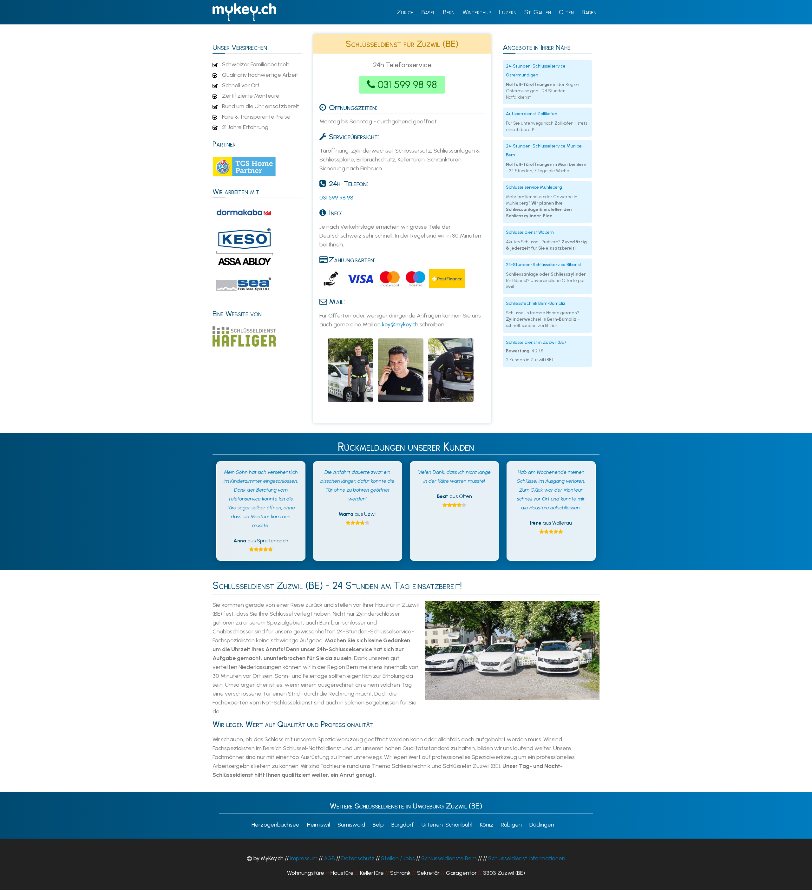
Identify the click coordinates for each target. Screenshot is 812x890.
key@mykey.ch (400, 324)
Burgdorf (402, 824)
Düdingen (541, 824)
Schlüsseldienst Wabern (530, 232)
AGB (329, 858)
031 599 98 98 (407, 85)
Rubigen (511, 824)
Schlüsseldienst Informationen (526, 858)
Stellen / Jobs (398, 858)
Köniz (486, 824)
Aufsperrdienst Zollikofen (531, 113)
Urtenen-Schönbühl (447, 824)
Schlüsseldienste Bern (449, 858)
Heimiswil (318, 824)
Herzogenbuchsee (275, 824)
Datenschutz (358, 858)
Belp (378, 824)
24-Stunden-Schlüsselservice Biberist (543, 264)
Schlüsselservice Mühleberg (534, 187)
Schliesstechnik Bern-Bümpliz (536, 303)
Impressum (304, 858)
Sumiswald (351, 824)
